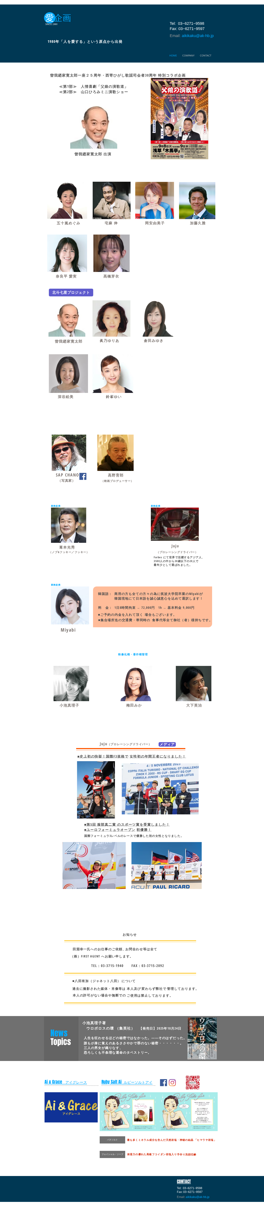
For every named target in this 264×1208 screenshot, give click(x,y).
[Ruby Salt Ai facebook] (163, 1082)
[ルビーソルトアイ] (172, 1082)
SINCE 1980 (51, 24)
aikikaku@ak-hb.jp (198, 35)
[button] (188, 1111)
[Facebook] (82, 476)
